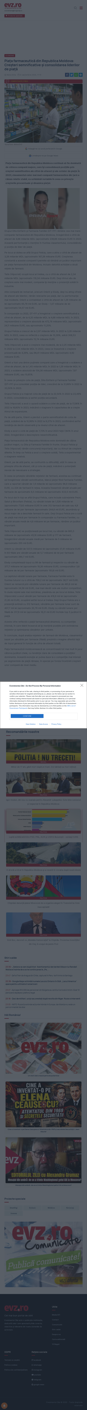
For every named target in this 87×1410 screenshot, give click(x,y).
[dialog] (43, 705)
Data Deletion (31, 724)
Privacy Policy (56, 724)
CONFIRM (27, 716)
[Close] (82, 686)
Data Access (43, 724)
